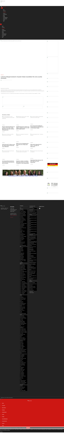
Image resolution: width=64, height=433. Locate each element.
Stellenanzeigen (31, 292)
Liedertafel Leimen (22, 350)
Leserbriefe (21, 262)
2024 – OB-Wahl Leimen (23, 291)
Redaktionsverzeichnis (32, 287)
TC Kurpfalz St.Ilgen (22, 381)
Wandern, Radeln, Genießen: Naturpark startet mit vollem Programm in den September (22, 162)
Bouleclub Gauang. (22, 316)
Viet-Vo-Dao (21, 378)
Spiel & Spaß (31, 234)
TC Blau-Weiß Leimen (23, 380)
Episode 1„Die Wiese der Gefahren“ (32, 245)
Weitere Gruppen (22, 238)
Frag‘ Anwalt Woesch (32, 233)
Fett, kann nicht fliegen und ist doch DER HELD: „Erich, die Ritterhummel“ (33, 242)
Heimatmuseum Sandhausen (22, 254)
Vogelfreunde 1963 (22, 334)
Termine (3, 27)
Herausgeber (31, 288)
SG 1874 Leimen (22, 324)
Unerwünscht (5, 18)
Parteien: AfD (22, 270)
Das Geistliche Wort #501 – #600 (33, 221)
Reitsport (21, 360)
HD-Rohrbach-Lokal (22, 299)
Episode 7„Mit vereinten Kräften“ (32, 258)
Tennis (21, 379)
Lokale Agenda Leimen (23, 245)
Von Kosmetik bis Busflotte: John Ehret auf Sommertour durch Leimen (8, 162)
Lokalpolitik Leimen (22, 267)
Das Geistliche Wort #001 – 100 (33, 232)
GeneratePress (11, 397)
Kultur (4, 15)
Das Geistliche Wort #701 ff (32, 216)
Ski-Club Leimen (22, 370)
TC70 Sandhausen (22, 383)
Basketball (21, 335)
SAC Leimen (21, 333)
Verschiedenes (22, 237)
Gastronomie (31, 207)
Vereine (4, 13)
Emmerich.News (31, 290)
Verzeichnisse (31, 209)
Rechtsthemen (22, 257)
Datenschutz (31, 291)
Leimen (21, 300)
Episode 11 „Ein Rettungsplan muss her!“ (32, 267)
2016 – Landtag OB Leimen (23, 283)
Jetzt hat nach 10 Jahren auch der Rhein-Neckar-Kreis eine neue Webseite (8, 145)
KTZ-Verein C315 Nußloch (23, 332)
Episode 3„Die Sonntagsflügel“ (31, 249)
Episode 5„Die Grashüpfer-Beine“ (33, 254)
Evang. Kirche (21, 221)
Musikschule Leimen (22, 213)
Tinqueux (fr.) (21, 302)
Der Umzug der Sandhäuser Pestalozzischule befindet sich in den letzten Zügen (36, 126)
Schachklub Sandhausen (23, 323)
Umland (21, 294)
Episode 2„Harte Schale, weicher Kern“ (32, 247)
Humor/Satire (21, 249)
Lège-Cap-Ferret (22, 310)
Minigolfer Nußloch (22, 321)
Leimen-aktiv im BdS (22, 390)
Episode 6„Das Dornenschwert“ (31, 256)
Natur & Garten (22, 256)
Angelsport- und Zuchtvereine (22, 327)
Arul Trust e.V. (21, 233)
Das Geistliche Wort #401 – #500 (33, 223)
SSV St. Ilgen (21, 371)
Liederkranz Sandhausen (23, 349)
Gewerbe (21, 389)
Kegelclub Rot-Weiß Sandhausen (22, 340)
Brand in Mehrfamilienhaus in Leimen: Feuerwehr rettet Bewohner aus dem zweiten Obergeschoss (8, 128)
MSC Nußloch (21, 345)
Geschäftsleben (5, 17)
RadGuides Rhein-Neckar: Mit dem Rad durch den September (36, 161)
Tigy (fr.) (21, 312)
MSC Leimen (21, 344)
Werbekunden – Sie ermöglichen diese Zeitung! (32, 211)
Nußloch (21, 305)
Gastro (3, 36)
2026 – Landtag (22, 293)
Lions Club (21, 244)
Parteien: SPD (22, 278)
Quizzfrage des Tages (32, 272)
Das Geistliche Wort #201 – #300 (33, 227)
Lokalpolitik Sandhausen (23, 269)
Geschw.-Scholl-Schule (23, 212)
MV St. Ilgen (21, 357)
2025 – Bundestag (22, 292)
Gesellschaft (5, 14)
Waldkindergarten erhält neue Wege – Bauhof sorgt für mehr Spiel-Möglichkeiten (22, 127)
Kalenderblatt (21, 250)
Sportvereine (21, 361)
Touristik (21, 261)
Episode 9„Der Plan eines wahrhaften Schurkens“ (32, 262)
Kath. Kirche (21, 222)
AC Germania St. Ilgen (23, 362)
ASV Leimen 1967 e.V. (23, 328)
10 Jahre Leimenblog (32, 282)
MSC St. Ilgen (21, 347)
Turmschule (21, 216)
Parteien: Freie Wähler (23, 277)
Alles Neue (3, 28)
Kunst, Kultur (21, 320)
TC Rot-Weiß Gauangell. (23, 382)
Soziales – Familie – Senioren (22, 231)
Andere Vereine (22, 315)
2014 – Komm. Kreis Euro (23, 282)
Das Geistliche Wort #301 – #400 (33, 225)
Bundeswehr (21, 226)
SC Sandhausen (22, 367)
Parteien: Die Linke (22, 273)
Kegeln (21, 336)
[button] (1, 22)
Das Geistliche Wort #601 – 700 (33, 218)
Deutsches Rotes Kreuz (23, 227)
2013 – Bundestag (22, 281)
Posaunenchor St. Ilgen (23, 358)
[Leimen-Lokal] (3, 6)
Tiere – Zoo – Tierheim (23, 260)
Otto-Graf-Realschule (23, 214)
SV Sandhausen (22, 372)
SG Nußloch (21, 368)
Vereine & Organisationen (32, 213)
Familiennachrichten (22, 234)
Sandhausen (21, 309)
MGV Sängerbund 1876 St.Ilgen (23, 352)
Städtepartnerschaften (23, 313)
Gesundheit (21, 248)
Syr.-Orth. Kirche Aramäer (23, 223)
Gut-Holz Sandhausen (23, 338)
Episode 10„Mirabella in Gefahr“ (32, 265)
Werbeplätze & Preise (32, 286)
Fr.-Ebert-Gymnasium (23, 211)
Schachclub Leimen (22, 322)
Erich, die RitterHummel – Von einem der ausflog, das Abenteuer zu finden (32, 238)
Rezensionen (21, 258)
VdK (20, 325)
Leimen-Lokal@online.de (13, 215)
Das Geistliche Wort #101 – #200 (33, 229)
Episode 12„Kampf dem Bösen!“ (32, 269)
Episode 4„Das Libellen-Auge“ (32, 251)
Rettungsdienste (22, 225)
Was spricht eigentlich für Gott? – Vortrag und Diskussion (36, 145)
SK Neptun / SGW (22, 369)
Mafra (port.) (21, 301)
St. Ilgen (21, 311)
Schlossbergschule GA (23, 215)
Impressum (11, 217)
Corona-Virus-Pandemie (23, 236)
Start (3, 9)
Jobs (2, 37)
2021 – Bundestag (22, 288)
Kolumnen (30, 214)
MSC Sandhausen (22, 346)
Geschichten (21, 247)
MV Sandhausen (22, 356)
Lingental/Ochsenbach (23, 303)
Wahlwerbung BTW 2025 (32, 283)
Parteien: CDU (22, 272)
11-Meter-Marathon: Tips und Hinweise (32, 278)
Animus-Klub (21, 239)
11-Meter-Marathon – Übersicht (32, 274)
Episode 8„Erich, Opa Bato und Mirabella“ (32, 260)
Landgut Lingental (22, 304)
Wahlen (21, 280)
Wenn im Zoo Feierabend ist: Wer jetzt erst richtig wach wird (22, 144)
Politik (4, 16)
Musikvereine (21, 348)
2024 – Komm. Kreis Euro (23, 290)
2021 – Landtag (22, 289)
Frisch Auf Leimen (22, 337)
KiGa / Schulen (22, 210)
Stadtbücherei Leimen (23, 259)
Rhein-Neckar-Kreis (22, 279)
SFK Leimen (21, 359)
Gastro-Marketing (31, 208)
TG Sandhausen (22, 373)
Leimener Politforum (22, 268)
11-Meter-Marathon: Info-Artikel (32, 276)
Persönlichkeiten (22, 224)
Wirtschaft (21, 384)
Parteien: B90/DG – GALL (23, 271)
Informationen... (24, 427)
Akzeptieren (28, 427)
